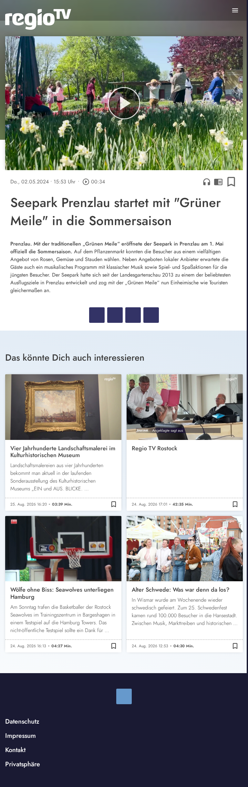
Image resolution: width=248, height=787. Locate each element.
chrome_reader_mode (218, 181)
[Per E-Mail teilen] (151, 315)
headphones (206, 181)
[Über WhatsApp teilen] (133, 315)
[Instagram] (124, 696)
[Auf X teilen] (115, 315)
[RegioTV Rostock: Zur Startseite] (38, 19)
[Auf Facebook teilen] (97, 315)
